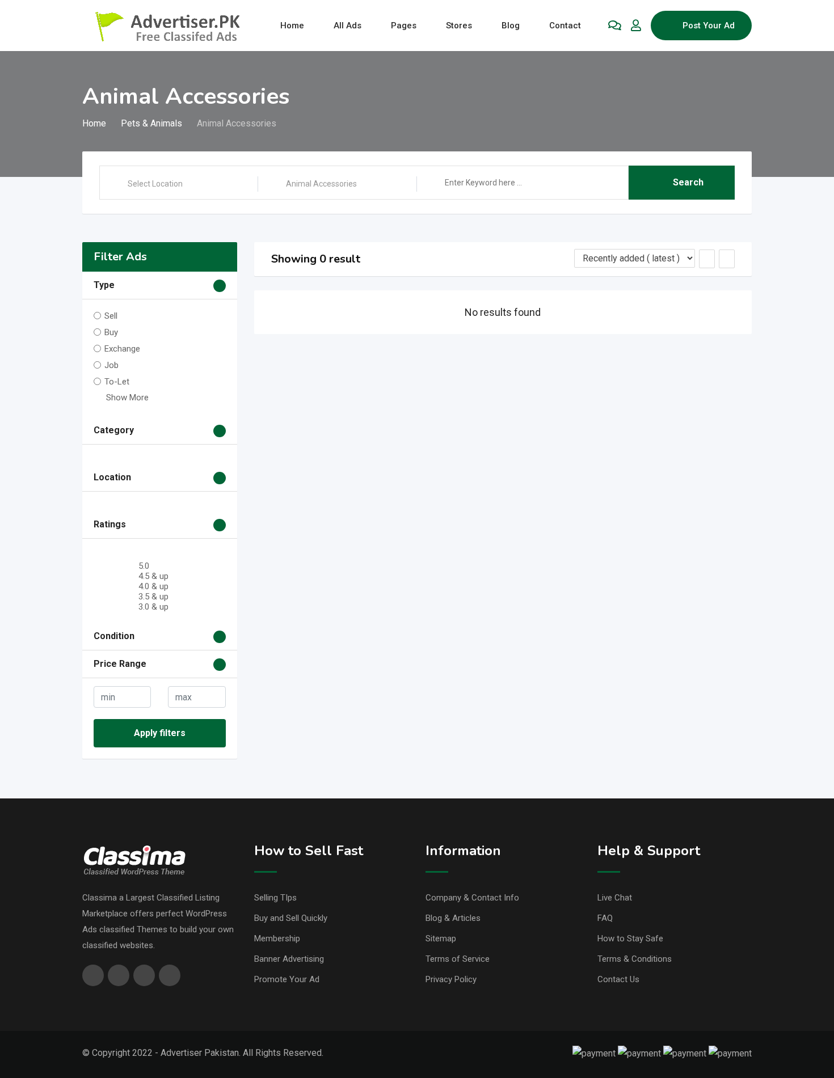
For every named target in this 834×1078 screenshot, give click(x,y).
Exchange (122, 349)
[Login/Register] (636, 25)
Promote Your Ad (286, 979)
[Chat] (614, 25)
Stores (459, 25)
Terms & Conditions (634, 959)
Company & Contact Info (472, 898)
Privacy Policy (451, 979)
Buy (111, 332)
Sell (110, 316)
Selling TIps (275, 898)
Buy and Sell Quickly (290, 918)
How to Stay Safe (630, 938)
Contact (565, 25)
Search (688, 182)
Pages (403, 25)
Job (111, 365)
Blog (511, 25)
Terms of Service (458, 959)
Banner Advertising (289, 959)
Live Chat (614, 898)
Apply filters (160, 733)
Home (292, 25)
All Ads (347, 25)
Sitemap (441, 938)
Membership (277, 938)
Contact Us (618, 979)
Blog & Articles (453, 918)
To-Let (116, 382)
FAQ (605, 918)
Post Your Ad (709, 25)
